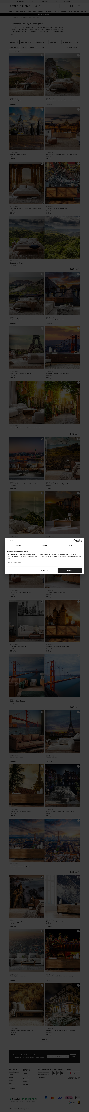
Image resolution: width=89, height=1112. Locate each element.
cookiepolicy (19, 562)
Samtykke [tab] (18, 545)
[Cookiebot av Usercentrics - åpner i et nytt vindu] (74, 540)
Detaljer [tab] (44, 545)
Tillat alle (70, 570)
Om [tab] (70, 545)
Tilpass (43, 570)
